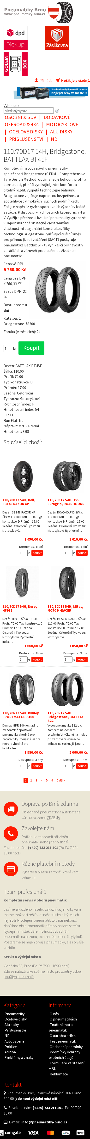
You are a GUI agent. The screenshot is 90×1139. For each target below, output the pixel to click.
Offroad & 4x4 (22, 124)
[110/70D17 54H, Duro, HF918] (22, 583)
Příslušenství (26, 139)
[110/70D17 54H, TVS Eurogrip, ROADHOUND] (68, 476)
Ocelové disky (26, 131)
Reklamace (59, 1074)
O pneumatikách (63, 1019)
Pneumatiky (14, 1013)
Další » (61, 780)
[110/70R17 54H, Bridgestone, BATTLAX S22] (68, 689)
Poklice (11, 1046)
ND (54, 139)
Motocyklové (62, 124)
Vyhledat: (11, 105)
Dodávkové (57, 117)
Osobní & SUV (20, 117)
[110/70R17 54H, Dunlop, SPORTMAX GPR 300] (22, 689)
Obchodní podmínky (66, 1046)
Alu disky (61, 131)
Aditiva (10, 1052)
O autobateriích (63, 1035)
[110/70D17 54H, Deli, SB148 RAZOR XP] (22, 476)
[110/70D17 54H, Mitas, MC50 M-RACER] (68, 583)
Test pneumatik (63, 1041)
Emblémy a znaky (19, 1057)
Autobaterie (14, 1041)
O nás (54, 1013)
